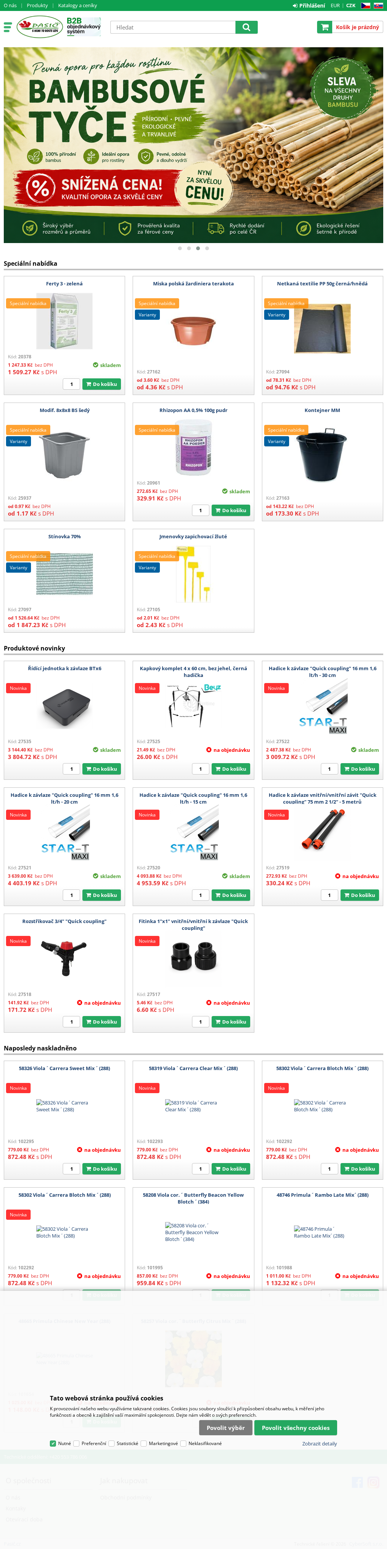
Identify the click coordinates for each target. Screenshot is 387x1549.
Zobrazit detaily (319, 1443)
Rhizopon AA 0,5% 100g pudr (193, 410)
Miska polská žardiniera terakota (193, 283)
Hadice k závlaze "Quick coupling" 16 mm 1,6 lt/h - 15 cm (193, 798)
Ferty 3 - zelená (64, 283)
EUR (335, 5)
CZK (351, 5)
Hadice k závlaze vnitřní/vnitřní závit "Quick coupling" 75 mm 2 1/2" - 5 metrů (322, 798)
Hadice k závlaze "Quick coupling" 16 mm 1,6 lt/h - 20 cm (64, 798)
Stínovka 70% (64, 536)
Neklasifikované (205, 1443)
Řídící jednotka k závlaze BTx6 (64, 668)
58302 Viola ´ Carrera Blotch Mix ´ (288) (322, 1068)
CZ (364, 6)
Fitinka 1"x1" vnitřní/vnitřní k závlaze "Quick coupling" (193, 924)
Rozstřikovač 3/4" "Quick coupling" (64, 921)
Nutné (64, 1443)
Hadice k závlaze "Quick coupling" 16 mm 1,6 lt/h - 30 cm (322, 671)
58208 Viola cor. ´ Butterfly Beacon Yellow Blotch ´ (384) (193, 1198)
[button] (179, 248)
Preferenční (94, 1443)
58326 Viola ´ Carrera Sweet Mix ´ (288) (64, 1068)
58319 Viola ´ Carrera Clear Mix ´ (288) (193, 1068)
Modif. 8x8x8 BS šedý (65, 410)
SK (377, 6)
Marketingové (163, 1443)
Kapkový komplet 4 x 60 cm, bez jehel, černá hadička (193, 671)
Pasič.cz (39, 27)
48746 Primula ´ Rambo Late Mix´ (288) (322, 1194)
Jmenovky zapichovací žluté (193, 536)
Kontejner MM (322, 410)
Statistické (127, 1443)
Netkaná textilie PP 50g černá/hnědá (322, 283)
